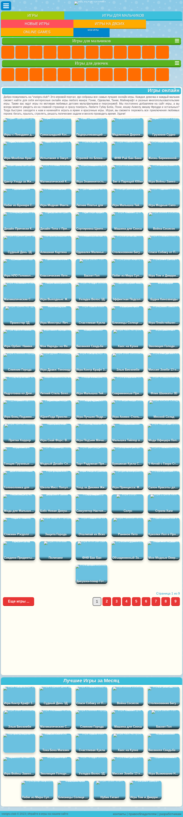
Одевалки (162, 74)
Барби (50, 74)
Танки (50, 52)
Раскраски (106, 74)
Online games (37, 32)
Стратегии (35, 52)
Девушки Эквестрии (21, 74)
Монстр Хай (78, 74)
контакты (119, 814)
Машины (106, 52)
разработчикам (170, 814)
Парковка (7, 52)
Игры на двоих (110, 24)
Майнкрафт (92, 52)
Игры (32, 15)
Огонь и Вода (35, 74)
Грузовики (162, 52)
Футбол (21, 52)
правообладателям (143, 814)
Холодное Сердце (134, 74)
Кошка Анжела (120, 74)
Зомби (64, 52)
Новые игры (37, 24)
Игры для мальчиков (123, 15)
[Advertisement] (91, 640)
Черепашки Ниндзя (120, 52)
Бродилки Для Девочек (92, 74)
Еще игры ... (18, 601)
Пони (7, 74)
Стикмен (148, 52)
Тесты (64, 74)
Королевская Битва (78, 52)
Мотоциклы (134, 52)
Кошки (148, 74)
